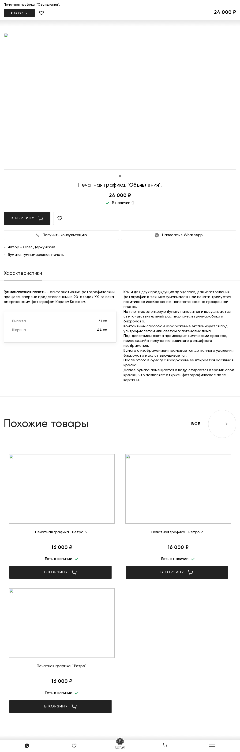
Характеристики (23, 273)
